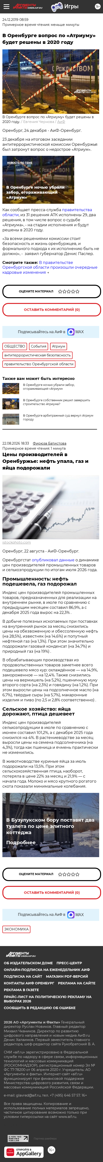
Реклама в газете (21, 990)
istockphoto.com (16, 542)
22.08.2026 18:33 (15, 443)
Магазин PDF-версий (67, 976)
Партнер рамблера (45, 1138)
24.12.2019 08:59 (15, 19)
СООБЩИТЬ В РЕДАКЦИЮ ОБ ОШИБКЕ (39, 1008)
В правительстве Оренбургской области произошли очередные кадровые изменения (49, 267)
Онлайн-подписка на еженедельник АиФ (47, 970)
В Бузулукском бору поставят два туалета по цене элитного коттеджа (50, 826)
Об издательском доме (28, 963)
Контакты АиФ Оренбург (29, 983)
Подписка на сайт (23, 976)
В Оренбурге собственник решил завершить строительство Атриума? (56, 402)
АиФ (61, 122)
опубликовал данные (53, 560)
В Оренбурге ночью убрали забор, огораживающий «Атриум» (49, 386)
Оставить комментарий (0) (52, 310)
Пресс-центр (69, 963)
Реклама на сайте (76, 983)
